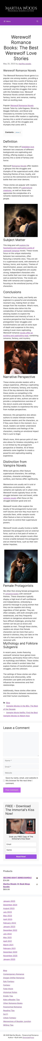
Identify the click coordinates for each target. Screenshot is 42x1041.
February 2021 (9, 948)
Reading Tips (9, 1010)
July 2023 (7, 912)
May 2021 (7, 937)
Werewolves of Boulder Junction (17, 1021)
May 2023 (7, 916)
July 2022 (7, 934)
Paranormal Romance (12, 1007)
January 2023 (9, 927)
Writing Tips (8, 1025)
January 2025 (9, 901)
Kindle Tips (8, 996)
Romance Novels (19, 166)
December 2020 (10, 952)
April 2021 (7, 941)
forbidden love (27, 147)
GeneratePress (28, 1038)
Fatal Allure (8, 989)
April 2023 (7, 919)
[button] (37, 21)
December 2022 (10, 930)
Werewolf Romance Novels (21, 105)
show (17, 132)
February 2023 (9, 923)
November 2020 (10, 956)
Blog (8, 703)
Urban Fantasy (9, 1018)
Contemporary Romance (13, 974)
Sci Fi (5, 1014)
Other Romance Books (13, 1003)
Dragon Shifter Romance (13, 978)
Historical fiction (10, 992)
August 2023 (8, 908)
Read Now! (21, 857)
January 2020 (9, 959)
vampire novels (9, 498)
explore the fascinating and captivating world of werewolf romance (18, 248)
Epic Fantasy (8, 981)
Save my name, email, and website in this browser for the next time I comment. (22, 780)
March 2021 (8, 945)
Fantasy (6, 985)
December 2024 (10, 905)
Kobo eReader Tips (11, 1000)
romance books (12, 594)
